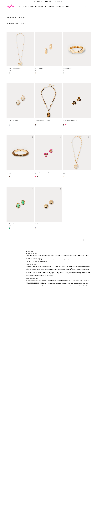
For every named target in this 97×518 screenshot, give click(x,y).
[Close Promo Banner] (2, 1)
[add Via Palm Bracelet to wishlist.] (32, 137)
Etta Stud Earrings (39, 223)
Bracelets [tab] (11, 23)
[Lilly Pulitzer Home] (11, 6)
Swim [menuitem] (45, 6)
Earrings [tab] (17, 23)
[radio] (9, 73)
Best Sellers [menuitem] (26, 6)
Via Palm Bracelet (13, 172)
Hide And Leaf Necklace (68, 172)
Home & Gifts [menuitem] (58, 6)
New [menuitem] (20, 6)
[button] (95, 1)
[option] (20, 49)
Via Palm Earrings (13, 223)
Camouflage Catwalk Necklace (42, 120)
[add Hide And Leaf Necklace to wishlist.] (88, 137)
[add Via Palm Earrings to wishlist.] (32, 189)
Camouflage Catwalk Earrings (70, 120)
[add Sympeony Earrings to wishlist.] (60, 33)
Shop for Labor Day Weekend (56, 1)
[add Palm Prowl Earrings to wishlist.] (32, 85)
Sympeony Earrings (39, 68)
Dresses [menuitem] (40, 6)
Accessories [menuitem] (51, 6)
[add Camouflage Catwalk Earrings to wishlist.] (88, 85)
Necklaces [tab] (23, 23)
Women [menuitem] (31, 6)
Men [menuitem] (63, 6)
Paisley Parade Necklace (15, 68)
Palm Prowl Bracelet (68, 68)
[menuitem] (79, 6)
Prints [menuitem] (67, 6)
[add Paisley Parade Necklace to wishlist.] (32, 33)
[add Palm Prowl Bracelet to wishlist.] (88, 33)
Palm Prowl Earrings (13, 120)
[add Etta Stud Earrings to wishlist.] (60, 189)
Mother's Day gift (48, 285)
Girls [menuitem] (36, 6)
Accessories (9, 12)
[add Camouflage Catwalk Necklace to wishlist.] (60, 85)
